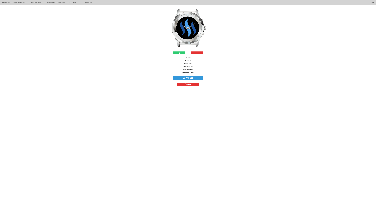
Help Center (72, 2)
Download (188, 77)
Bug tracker (51, 2)
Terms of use (88, 2)
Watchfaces (6, 2)
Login (372, 2)
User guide (61, 2)
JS (192, 69)
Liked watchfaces (19, 2)
